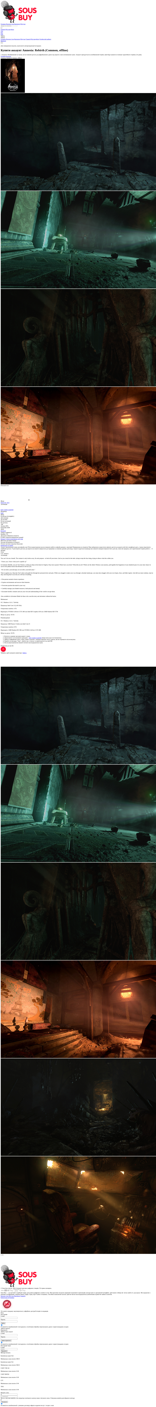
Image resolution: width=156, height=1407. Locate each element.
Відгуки (22, 24)
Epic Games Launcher (35, 638)
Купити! (3, 531)
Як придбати (10, 29)
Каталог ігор (10, 24)
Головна (3, 24)
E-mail (3, 1316)
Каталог (8, 56)
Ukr (2, 31)
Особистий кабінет (45, 39)
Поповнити (4, 1402)
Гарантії (3, 29)
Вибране (3, 41)
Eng (2, 34)
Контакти (17, 24)
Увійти (24, 653)
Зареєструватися (6, 1340)
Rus (2, 33)
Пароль (3, 1319)
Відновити (4, 1351)
